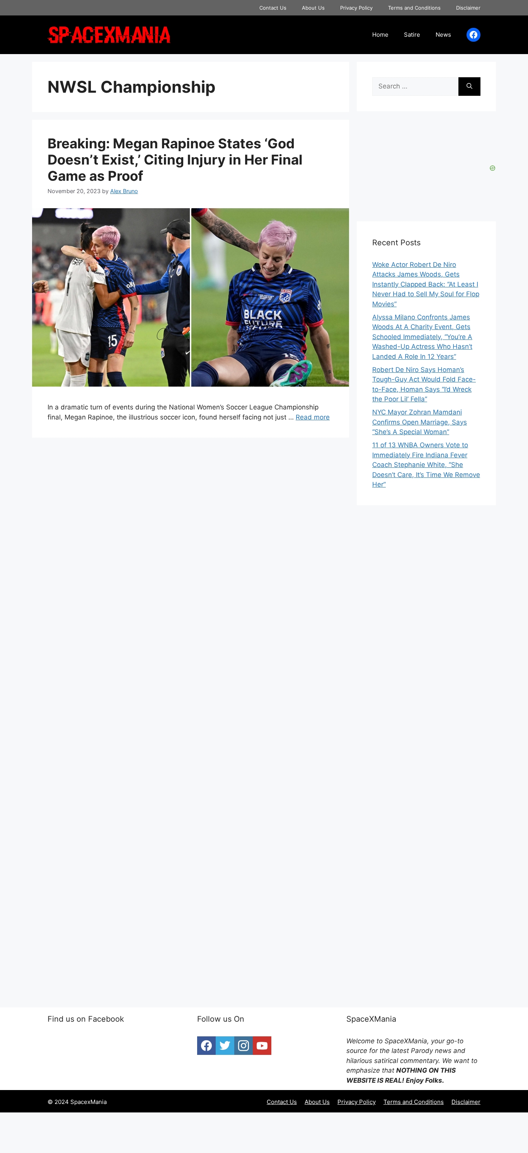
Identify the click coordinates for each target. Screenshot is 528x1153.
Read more (313, 417)
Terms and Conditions (414, 8)
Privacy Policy (356, 8)
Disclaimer (468, 8)
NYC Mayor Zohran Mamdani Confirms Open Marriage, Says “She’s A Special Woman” (419, 422)
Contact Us (272, 8)
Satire (412, 34)
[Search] (469, 86)
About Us (313, 8)
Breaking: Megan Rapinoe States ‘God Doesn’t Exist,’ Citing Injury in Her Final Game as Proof (175, 159)
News (443, 34)
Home (380, 34)
